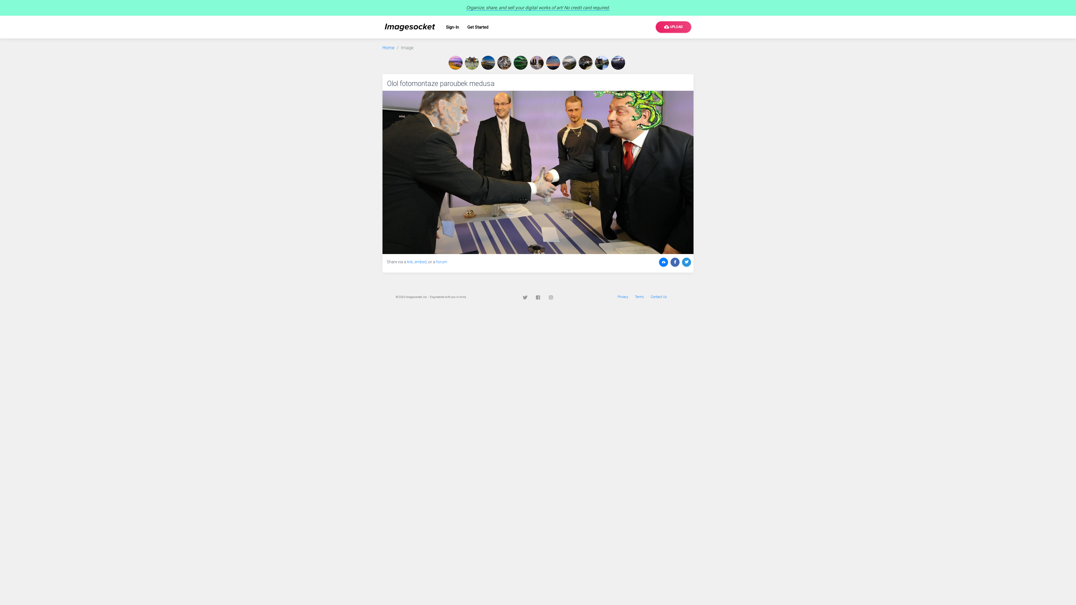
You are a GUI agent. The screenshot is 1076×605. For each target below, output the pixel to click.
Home (388, 47)
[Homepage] (410, 27)
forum (441, 262)
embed (420, 262)
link (410, 262)
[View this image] (457, 63)
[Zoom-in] (538, 172)
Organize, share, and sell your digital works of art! (538, 7)
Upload (673, 26)
